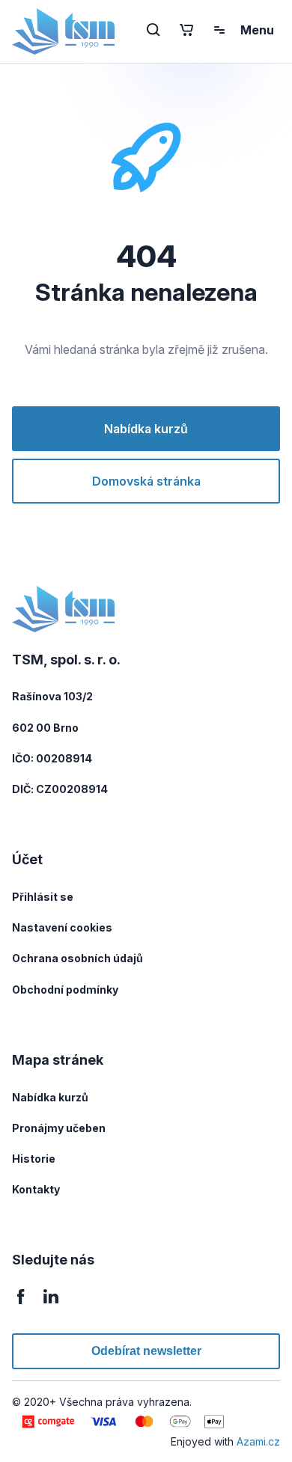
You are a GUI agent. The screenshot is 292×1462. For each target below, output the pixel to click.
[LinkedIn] (51, 1304)
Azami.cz (258, 1441)
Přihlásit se (42, 896)
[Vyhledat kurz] (153, 30)
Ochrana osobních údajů (77, 958)
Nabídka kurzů (146, 428)
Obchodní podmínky (65, 989)
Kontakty (36, 1189)
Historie (33, 1158)
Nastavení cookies (62, 927)
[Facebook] (21, 1304)
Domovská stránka (146, 481)
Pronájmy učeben (59, 1128)
